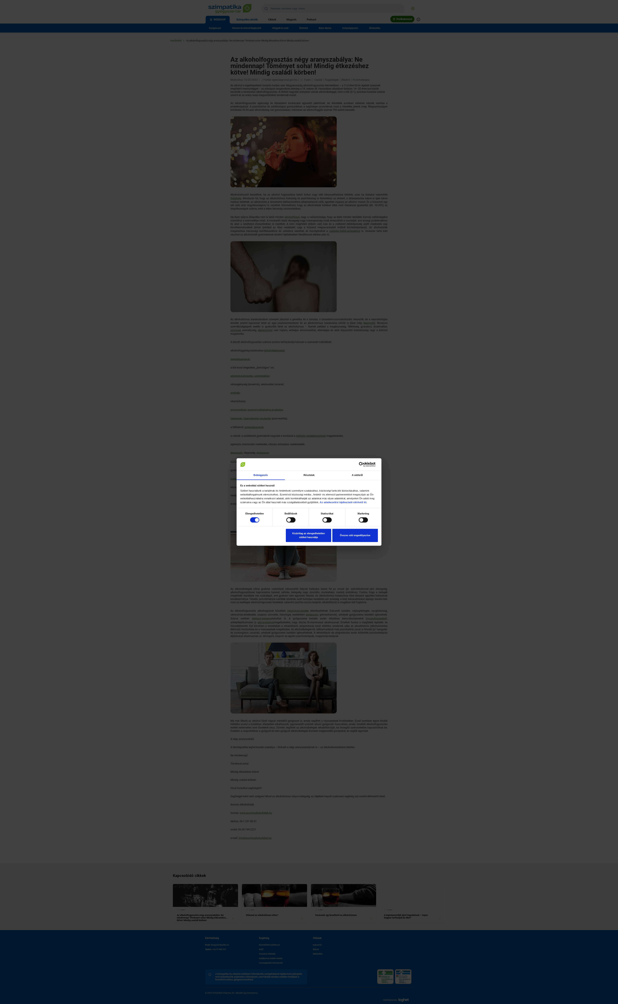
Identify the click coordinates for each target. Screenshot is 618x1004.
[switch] (290, 520)
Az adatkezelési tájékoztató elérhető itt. (344, 502)
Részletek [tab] (309, 475)
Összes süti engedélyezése (355, 535)
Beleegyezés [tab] (260, 475)
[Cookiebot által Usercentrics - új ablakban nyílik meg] (364, 464)
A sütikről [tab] (357, 475)
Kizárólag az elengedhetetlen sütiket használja (308, 535)
